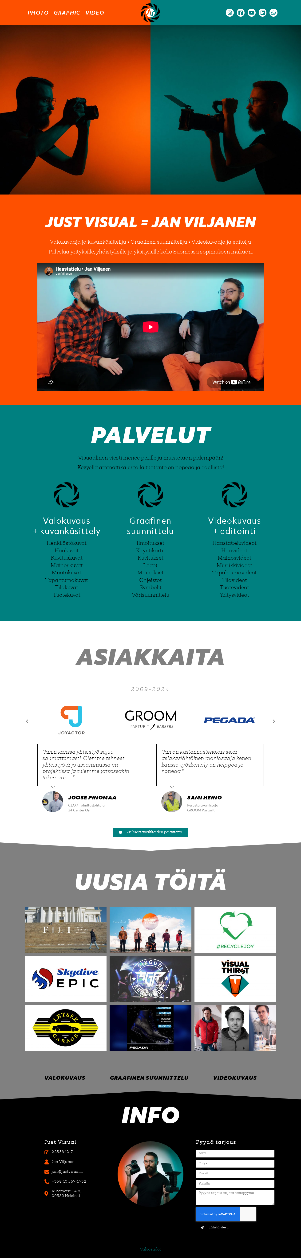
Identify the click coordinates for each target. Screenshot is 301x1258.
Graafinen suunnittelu (149, 1077)
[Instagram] (230, 13)
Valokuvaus (64, 1077)
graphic (67, 12)
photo (38, 12)
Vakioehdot (150, 1249)
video (94, 12)
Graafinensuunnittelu (150, 525)
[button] (27, 720)
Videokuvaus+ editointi (234, 525)
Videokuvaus (235, 1077)
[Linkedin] (263, 13)
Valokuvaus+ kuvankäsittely (67, 525)
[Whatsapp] (273, 13)
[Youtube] (252, 13)
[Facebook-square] (241, 13)
